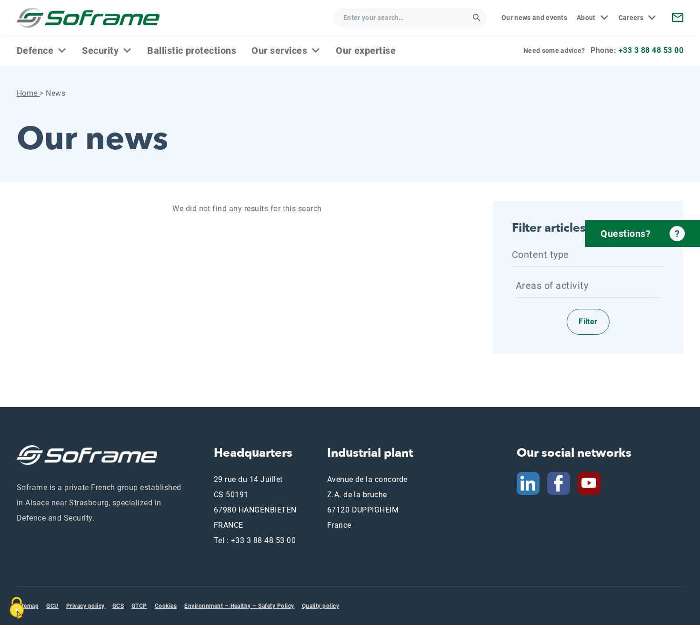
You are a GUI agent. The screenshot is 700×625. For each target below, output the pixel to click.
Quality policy (321, 606)
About (586, 17)
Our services (279, 50)
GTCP (139, 606)
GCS (118, 606)
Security (100, 50)
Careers (631, 17)
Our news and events (534, 17)
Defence (35, 50)
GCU (52, 606)
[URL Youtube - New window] (593, 482)
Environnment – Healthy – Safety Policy (239, 606)
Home (28, 93)
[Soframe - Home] (88, 18)
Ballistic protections (191, 50)
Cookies (166, 606)
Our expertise (366, 50)
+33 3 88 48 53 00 (651, 50)
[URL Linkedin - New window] (528, 482)
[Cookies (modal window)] (16, 608)
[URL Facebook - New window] (558, 482)
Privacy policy (85, 606)
